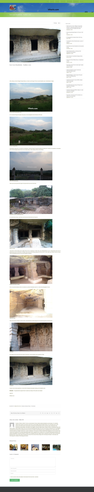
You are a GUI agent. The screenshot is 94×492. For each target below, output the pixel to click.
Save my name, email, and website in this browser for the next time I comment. (24, 476)
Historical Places (27, 406)
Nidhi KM (12, 406)
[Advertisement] (35, 70)
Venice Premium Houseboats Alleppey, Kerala (74, 56)
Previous (55, 23)
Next (59, 23)
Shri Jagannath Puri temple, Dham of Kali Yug (74, 37)
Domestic (23, 406)
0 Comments (33, 406)
